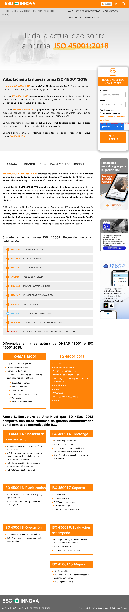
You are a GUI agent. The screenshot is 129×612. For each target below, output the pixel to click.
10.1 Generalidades (62, 571)
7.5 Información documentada (67, 509)
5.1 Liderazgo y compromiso (66, 440)
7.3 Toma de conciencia (64, 502)
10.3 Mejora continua (63, 582)
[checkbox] (113, 117)
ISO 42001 (46, 608)
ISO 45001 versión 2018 (25, 109)
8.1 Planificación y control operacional (24, 534)
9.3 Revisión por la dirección (67, 550)
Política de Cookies (119, 608)
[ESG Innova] (21, 600)
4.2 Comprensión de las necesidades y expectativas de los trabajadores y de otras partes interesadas (24, 456)
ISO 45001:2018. (18, 136)
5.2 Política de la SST (63, 444)
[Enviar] (103, 4)
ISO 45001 (34, 608)
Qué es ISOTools (19, 608)
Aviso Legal (83, 608)
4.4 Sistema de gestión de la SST (22, 470)
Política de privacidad (100, 608)
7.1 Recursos (59, 494)
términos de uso (106, 117)
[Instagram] (123, 3)
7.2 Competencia (61, 498)
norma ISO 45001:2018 (18, 86)
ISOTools (5, 608)
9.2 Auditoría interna (63, 546)
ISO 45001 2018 (20, 96)
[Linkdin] (115, 3)
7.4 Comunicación (62, 506)
